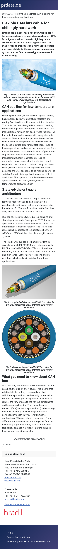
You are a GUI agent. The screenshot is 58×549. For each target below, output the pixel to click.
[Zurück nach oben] (53, 544)
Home (10, 532)
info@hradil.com (12, 477)
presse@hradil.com (14, 499)
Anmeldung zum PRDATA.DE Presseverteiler (29, 541)
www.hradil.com (12, 480)
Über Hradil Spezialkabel (17, 504)
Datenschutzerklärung (18, 537)
